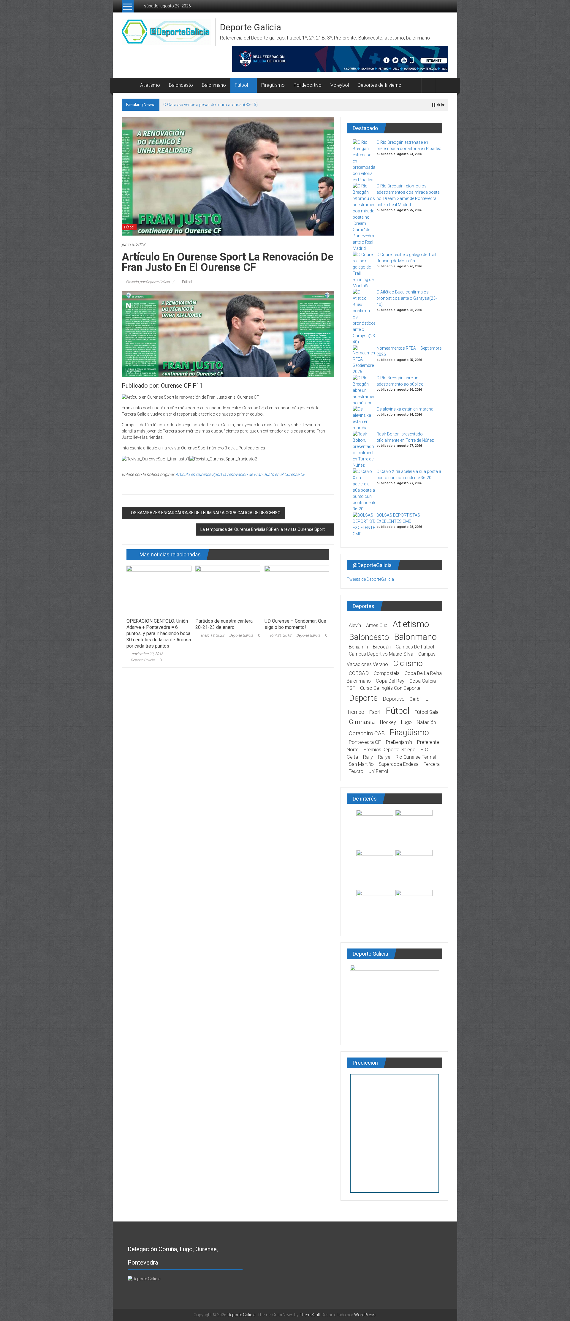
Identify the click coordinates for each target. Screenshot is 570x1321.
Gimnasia (362, 721)
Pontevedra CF (365, 742)
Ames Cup (376, 625)
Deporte (363, 698)
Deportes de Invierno (379, 85)
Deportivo (394, 699)
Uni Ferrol (378, 771)
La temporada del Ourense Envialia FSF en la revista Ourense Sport (262, 529)
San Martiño (361, 764)
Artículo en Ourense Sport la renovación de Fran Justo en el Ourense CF (240, 474)
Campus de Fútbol (415, 647)
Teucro (356, 771)
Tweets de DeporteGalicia (370, 579)
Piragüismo (273, 85)
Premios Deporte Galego (390, 749)
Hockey (388, 722)
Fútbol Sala (426, 712)
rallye (384, 757)
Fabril (375, 712)
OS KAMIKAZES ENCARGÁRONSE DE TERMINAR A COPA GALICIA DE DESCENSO (206, 512)
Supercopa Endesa (399, 764)
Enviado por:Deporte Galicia (148, 282)
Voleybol (339, 85)
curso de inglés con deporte (390, 688)
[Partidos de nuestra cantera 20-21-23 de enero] (227, 590)
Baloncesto (181, 85)
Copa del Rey (390, 681)
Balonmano (214, 85)
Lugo (406, 722)
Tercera (432, 764)
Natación (426, 722)
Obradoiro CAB (367, 733)
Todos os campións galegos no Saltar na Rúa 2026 (211, 104)
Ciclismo (408, 663)
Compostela (387, 673)
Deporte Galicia (250, 27)
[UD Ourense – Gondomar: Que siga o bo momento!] (297, 590)
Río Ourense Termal (415, 757)
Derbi (415, 699)
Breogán (382, 647)
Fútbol (241, 85)
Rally (368, 757)
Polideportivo (308, 85)
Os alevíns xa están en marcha (404, 409)
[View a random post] (442, 85)
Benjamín (358, 647)
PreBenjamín (399, 742)
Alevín (355, 625)
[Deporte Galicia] (129, 85)
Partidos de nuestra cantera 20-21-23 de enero (224, 624)
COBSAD (359, 673)
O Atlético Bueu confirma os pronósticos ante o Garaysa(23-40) (406, 298)
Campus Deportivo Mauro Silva (381, 654)
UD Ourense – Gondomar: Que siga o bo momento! (295, 624)
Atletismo (150, 85)
